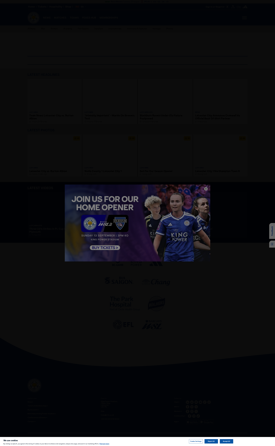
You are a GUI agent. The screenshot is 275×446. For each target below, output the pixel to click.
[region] (137, 441)
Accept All (226, 441)
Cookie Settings (196, 441)
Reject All (211, 441)
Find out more (104, 444)
